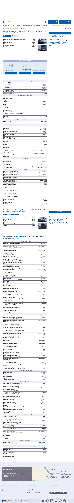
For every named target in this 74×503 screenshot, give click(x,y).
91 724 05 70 (12, 475)
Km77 (7, 22)
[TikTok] (64, 500)
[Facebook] (43, 500)
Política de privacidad (30, 490)
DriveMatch (4, 489)
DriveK (3, 490)
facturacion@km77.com (66, 474)
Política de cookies (30, 488)
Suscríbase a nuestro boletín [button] (58, 492)
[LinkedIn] (51, 500)
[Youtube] (56, 500)
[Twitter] (47, 500)
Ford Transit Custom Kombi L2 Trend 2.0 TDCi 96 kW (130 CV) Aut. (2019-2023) (56, 37)
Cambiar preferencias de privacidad (33, 492)
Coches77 (4, 488)
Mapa (14, 473)
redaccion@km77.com (54, 473)
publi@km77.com (53, 477)
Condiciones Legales (30, 489)
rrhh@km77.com (64, 477)
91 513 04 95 (11, 476)
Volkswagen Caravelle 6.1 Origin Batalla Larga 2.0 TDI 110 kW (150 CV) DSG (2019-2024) (57, 44)
